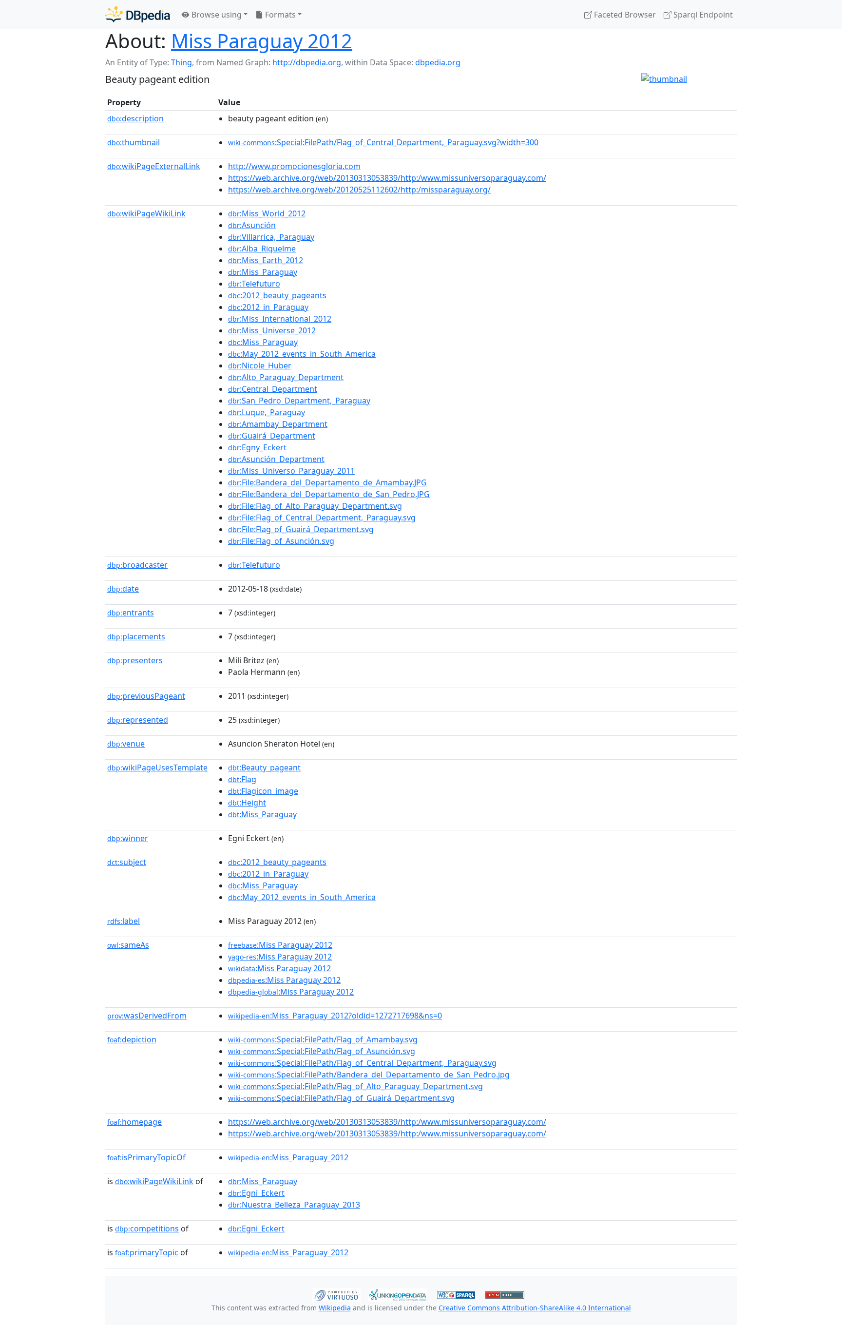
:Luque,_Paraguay (266, 412)
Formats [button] (279, 14)
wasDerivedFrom (147, 1015)
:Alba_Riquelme (262, 248)
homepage (134, 1121)
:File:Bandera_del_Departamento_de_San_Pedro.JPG (329, 494)
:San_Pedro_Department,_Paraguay (299, 400)
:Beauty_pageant (264, 767)
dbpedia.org (437, 62)
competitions (147, 1228)
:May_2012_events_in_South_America (302, 353)
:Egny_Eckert (257, 447)
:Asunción (252, 225)
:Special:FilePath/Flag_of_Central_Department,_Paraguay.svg (362, 1062)
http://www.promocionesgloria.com (294, 166)
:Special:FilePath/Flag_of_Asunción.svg (321, 1051)
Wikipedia (335, 1307)
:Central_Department (272, 389)
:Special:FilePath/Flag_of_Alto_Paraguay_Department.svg (355, 1086)
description (135, 118)
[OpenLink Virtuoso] (336, 1293)
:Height (247, 802)
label (123, 921)
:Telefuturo (254, 283)
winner (127, 838)
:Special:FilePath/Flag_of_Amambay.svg (323, 1039)
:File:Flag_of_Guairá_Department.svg (301, 529)
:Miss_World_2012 (267, 213)
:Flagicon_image (263, 791)
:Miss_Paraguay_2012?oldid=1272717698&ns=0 (335, 1015)
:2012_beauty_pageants (277, 295)
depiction (131, 1039)
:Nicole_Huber (259, 365)
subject (126, 862)
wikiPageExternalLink (153, 166)
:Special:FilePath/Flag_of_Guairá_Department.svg (341, 1098)
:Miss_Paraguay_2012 (288, 1157)
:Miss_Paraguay (262, 272)
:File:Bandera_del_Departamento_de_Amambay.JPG (327, 482)
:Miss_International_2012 (279, 318)
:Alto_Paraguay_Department (286, 377)
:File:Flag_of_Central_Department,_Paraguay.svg (322, 517)
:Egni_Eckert (256, 1193)
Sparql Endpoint (702, 14)
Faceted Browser (624, 14)
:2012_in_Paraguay (268, 307)
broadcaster (137, 564)
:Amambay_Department (277, 424)
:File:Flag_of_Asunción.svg (281, 541)
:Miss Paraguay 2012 (280, 945)
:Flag (242, 779)
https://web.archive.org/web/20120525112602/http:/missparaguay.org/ (359, 189)
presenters (135, 660)
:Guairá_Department (271, 435)
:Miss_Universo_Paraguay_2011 (291, 470)
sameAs (128, 945)
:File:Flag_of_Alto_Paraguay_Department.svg (315, 505)
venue (126, 743)
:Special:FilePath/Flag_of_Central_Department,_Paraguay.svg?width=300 (383, 142)
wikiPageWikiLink (146, 213)
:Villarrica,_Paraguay (271, 236)
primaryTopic (146, 1252)
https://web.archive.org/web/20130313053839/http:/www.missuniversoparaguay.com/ (387, 178)
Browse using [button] (216, 14)
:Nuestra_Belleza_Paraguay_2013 (294, 1204)
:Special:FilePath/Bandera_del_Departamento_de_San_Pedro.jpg (369, 1074)
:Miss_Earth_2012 (265, 260)
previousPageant (146, 696)
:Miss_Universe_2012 (272, 330)
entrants (130, 612)
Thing (181, 62)
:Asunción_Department (276, 459)
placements (136, 636)
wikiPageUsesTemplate (157, 767)
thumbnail (133, 142)
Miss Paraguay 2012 (261, 40)
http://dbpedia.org (306, 62)
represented (137, 719)
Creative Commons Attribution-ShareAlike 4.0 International (535, 1307)
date (123, 588)
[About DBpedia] (137, 14)
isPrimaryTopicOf (146, 1157)
